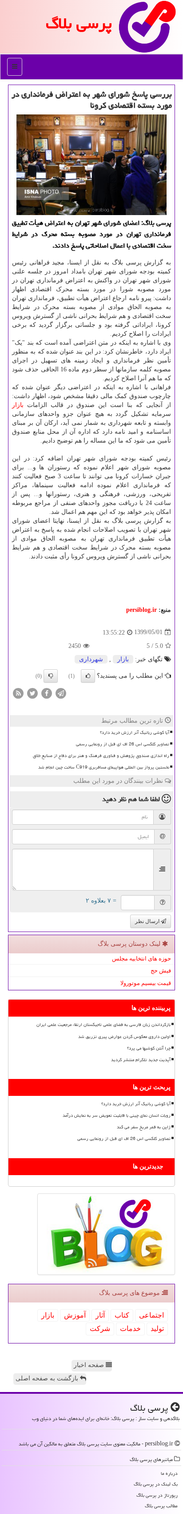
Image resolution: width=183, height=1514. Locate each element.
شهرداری (91, 659)
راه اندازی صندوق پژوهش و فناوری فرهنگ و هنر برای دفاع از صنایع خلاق (101, 755)
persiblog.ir (141, 609)
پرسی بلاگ (79, 23)
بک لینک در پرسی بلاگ (156, 1484)
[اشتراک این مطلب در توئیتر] (32, 692)
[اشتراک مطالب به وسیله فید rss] (18, 692)
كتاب (122, 1315)
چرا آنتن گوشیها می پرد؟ (149, 1048)
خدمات (130, 1328)
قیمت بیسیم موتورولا (145, 983)
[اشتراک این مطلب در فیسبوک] (46, 692)
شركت (100, 1328)
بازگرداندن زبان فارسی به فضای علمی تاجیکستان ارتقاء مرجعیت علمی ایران (103, 1024)
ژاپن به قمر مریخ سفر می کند (144, 1127)
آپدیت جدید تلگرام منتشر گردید (141, 1059)
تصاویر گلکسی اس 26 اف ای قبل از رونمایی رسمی (122, 744)
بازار (18, 405)
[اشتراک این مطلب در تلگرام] (61, 692)
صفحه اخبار (90, 1365)
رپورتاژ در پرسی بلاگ (157, 1495)
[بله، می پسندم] (88, 676)
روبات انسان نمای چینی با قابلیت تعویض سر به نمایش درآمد (117, 1115)
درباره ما (169, 1473)
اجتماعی (151, 1315)
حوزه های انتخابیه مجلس (141, 958)
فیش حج (161, 970)
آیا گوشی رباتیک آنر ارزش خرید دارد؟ (134, 732)
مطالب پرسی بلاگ (161, 1505)
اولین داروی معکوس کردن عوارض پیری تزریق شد (124, 1036)
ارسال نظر (148, 921)
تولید (157, 1328)
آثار (100, 1315)
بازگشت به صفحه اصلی (48, 1378)
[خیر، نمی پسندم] (51, 676)
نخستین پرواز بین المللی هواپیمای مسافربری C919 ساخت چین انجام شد (103, 767)
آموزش (75, 1315)
